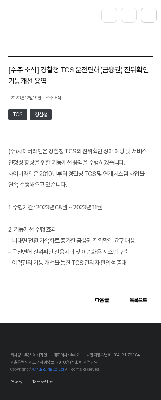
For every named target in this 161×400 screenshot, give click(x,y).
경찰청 (40, 114)
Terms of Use (42, 382)
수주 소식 (53, 98)
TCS (17, 114)
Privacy (16, 382)
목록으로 (138, 300)
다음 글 (102, 300)
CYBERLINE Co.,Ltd (48, 369)
